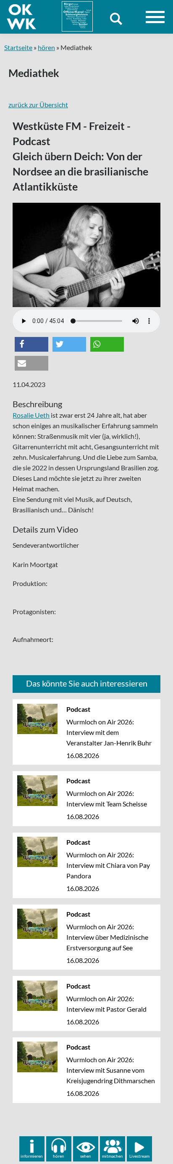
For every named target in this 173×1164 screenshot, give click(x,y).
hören (46, 47)
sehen (85, 1156)
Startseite (18, 47)
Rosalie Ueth (31, 415)
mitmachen (112, 1156)
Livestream (139, 1156)
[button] (31, 344)
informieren (32, 1156)
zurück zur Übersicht (38, 105)
